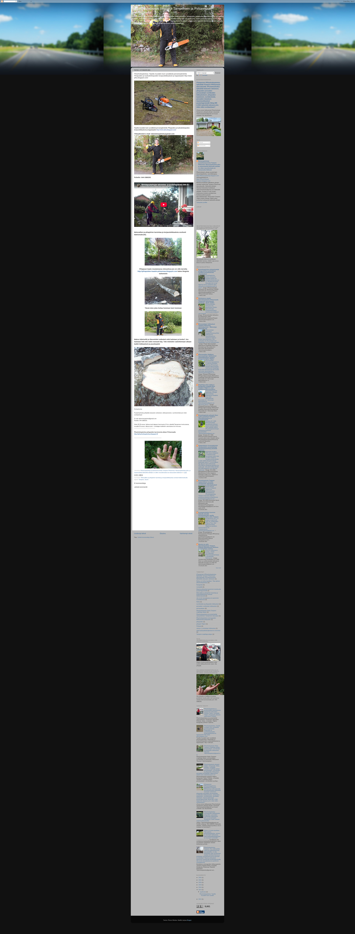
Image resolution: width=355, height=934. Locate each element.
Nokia (198, 601)
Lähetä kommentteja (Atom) (146, 537)
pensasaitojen (200, 608)
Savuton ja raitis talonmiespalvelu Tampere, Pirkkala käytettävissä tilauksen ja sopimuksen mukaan (208, 546)
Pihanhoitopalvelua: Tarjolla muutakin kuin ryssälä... (208, 894)
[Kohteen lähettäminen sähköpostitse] (135, 475)
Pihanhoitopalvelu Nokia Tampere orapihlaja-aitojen (206, 611)
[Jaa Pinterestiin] (142, 475)
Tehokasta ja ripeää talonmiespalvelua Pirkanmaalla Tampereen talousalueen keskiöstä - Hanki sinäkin (208, 300)
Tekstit (201, 142)
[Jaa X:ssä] (138, 475)
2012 (200, 899)
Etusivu (163, 533)
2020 (200, 882)
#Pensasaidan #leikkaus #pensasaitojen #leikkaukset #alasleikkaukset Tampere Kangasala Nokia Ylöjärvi (207, 357)
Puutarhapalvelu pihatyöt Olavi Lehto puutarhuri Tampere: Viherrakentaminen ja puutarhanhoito (208, 417)
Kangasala (199, 584)
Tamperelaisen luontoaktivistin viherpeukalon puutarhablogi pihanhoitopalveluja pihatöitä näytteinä (208, 448)
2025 (200, 877)
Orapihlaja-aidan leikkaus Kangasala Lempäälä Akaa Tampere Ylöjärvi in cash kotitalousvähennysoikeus (206, 387)
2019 (200, 885)
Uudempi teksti (140, 533)
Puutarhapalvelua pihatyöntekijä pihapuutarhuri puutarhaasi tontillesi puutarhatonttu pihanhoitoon (208, 272)
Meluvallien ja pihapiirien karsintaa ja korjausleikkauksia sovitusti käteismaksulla (164, 477)
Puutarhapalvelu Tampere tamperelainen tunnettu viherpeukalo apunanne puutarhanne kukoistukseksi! (207, 483)
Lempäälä (199, 587)
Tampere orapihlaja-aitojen (204, 634)
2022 (200, 880)
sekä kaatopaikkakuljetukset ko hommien (208, 630)
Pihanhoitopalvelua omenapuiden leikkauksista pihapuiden (206, 618)
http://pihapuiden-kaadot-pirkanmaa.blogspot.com (157, 271)
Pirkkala (198, 626)
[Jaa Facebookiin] (140, 475)
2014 (200, 889)
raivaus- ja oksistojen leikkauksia (205, 628)
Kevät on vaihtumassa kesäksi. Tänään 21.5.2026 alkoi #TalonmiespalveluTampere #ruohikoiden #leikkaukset (212, 554)
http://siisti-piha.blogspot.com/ (166, 130)
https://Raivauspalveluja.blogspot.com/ (207, 175)
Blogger (189, 920)
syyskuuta (203, 892)
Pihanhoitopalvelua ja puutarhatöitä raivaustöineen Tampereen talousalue (207, 615)
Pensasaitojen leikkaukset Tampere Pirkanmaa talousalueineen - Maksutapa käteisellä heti (207, 326)
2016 (200, 887)
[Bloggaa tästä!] (137, 475)
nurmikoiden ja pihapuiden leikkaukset (207, 604)
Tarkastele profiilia (201, 202)
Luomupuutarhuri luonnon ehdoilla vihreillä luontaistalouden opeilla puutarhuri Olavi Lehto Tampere (208, 515)
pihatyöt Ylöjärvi (201, 624)
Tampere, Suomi (143, 479)
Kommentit (202, 145)
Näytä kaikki (218, 567)
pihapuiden (199, 621)
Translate (204, 75)
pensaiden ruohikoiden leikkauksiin (206, 606)
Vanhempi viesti (186, 533)
